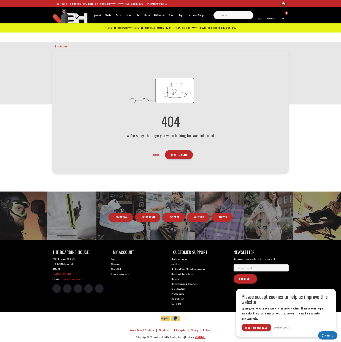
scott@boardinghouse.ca (71, 279)
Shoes (147, 15)
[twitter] (78, 288)
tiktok (223, 217)
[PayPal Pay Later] (175, 318)
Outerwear (159, 15)
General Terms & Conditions (141, 330)
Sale (171, 15)
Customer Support (197, 15)
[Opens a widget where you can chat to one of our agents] (327, 335)
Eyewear (97, 15)
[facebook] (56, 288)
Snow (128, 15)
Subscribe (245, 279)
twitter (174, 217)
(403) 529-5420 (63, 274)
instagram (148, 217)
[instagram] (67, 288)
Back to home (178, 155)
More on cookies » (283, 327)
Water (119, 15)
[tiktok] (99, 288)
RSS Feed (207, 330)
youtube (199, 217)
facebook (121, 217)
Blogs (180, 15)
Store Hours (164, 330)
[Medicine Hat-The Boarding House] (70, 17)
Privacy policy (180, 330)
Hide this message (256, 327)
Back (156, 155)
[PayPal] (165, 318)
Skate (108, 15)
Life (137, 15)
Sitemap (194, 330)
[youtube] (88, 288)
